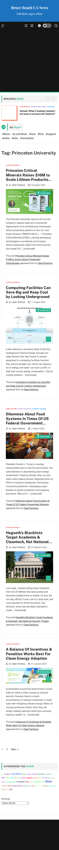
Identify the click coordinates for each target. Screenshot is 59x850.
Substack (48, 774)
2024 (32, 786)
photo (49, 786)
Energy (35, 778)
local (10, 786)
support (29, 778)
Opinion (51, 106)
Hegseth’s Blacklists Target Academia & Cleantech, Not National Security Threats (27, 539)
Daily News (26, 786)
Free (53, 786)
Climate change (39, 409)
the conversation (10, 782)
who (39, 778)
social (45, 786)
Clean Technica (13, 165)
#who (15, 138)
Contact (4, 786)
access (37, 786)
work (53, 774)
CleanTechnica (45, 263)
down (27, 782)
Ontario (29, 774)
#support (51, 134)
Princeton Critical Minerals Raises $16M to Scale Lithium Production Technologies (28, 177)
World (7, 789)
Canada (34, 774)
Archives (5, 798)
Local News (15, 774)
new (12, 777)
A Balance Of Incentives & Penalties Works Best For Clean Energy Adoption (29, 653)
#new (32, 134)
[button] (53, 99)
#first (41, 134)
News (48, 781)
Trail (18, 778)
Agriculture (11, 409)
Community (46, 778)
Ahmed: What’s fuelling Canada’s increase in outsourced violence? (37, 112)
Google (22, 778)
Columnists (25, 106)
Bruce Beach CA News (29, 7)
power (53, 778)
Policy (24, 774)
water (3, 782)
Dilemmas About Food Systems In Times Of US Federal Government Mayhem (27, 421)
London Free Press (39, 106)
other (8, 778)
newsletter (20, 782)
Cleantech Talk (39, 782)
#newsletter (27, 138)
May (11, 789)
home (32, 782)
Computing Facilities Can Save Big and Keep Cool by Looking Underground (28, 292)
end (2, 774)
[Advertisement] (29, 60)
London (7, 774)
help (2, 789)
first (3, 777)
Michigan (41, 774)
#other (6, 138)
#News (6, 134)
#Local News (20, 134)
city (41, 786)
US (16, 778)
